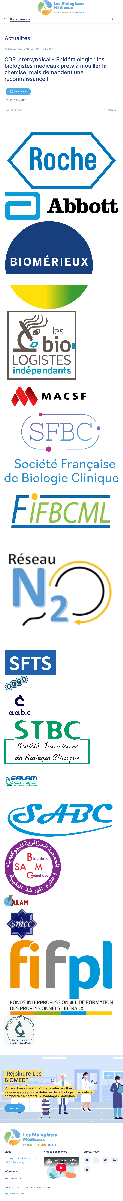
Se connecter (21, 19)
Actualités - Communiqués (36, 49)
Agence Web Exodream (14, 1193)
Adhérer (15, 1108)
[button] (117, 19)
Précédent (16, 110)
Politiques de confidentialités (37, 1187)
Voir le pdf (20, 91)
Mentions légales (12, 1187)
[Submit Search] (111, 19)
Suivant (109, 110)
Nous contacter (13, 1178)
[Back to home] (62, 7)
